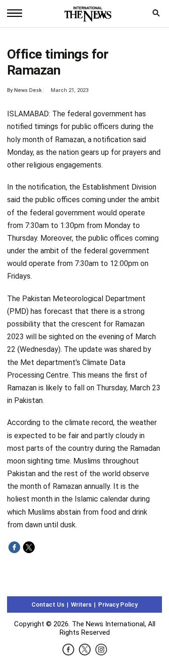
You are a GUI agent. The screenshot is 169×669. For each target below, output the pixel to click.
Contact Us (47, 604)
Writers (81, 604)
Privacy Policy (118, 604)
